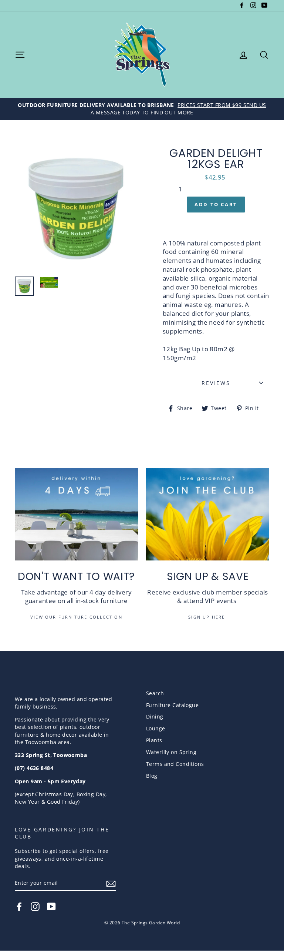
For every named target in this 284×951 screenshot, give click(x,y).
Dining (154, 716)
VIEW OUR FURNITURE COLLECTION (76, 617)
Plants (154, 740)
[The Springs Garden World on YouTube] (51, 906)
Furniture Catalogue (172, 705)
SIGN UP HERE (207, 617)
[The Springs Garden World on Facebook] (19, 906)
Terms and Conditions (175, 763)
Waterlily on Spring (171, 752)
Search (155, 693)
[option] (142, 108)
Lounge (155, 728)
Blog (152, 775)
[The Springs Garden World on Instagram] (35, 906)
